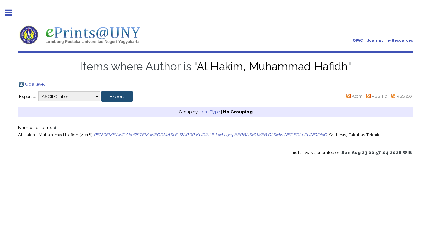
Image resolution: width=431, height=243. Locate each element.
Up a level (35, 84)
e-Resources (400, 40)
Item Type (210, 111)
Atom (357, 96)
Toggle (12, 12)
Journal (375, 40)
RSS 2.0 (404, 96)
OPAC (358, 40)
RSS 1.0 (379, 96)
